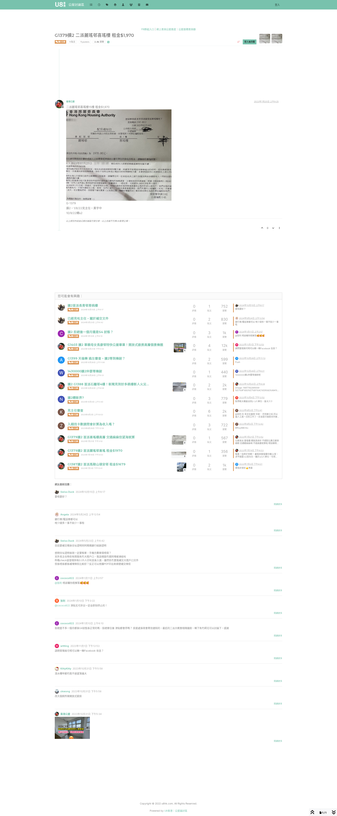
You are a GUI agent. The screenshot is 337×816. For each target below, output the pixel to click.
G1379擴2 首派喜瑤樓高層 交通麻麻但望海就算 (101, 437)
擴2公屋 (61, 41)
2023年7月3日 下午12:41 (92, 468)
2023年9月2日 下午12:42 (251, 424)
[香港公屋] (61, 346)
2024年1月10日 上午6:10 (92, 336)
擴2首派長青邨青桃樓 (83, 305)
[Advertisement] (160, 73)
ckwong (65, 691)
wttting (64, 646)
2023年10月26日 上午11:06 (93, 362)
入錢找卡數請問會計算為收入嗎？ (91, 424)
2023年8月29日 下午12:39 (92, 428)
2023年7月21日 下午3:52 (92, 441)
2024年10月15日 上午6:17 (92, 310)
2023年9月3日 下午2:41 (250, 410)
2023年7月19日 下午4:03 (92, 455)
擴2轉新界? (76, 397)
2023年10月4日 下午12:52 (252, 397)
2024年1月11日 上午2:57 (251, 331)
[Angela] (236, 318)
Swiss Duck (67, 492)
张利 (62, 601)
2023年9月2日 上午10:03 (92, 415)
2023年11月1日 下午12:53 (251, 344)
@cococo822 (62, 605)
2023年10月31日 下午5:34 (92, 349)
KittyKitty (65, 668)
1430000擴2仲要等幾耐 (85, 371)
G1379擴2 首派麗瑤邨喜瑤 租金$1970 (95, 450)
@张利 (58, 582)
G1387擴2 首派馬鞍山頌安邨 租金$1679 (96, 464)
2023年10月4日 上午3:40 (92, 402)
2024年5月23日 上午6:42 (92, 322)
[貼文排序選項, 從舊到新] (238, 41)
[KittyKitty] (57, 668)
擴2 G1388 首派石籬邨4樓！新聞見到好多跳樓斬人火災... (108, 384)
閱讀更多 (278, 504)
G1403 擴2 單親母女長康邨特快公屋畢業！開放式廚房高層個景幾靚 (115, 345)
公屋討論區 (76, 4)
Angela (64, 514)
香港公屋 (70, 101)
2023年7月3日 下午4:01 (250, 464)
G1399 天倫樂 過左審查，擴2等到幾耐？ (96, 358)
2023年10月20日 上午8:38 (92, 388)
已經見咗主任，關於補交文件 (88, 318)
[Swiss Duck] (61, 307)
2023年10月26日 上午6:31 (92, 375)
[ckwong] (57, 691)
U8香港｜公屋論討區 (175, 810)
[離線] (60, 103)
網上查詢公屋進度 (166, 29)
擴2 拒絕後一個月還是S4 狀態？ (90, 332)
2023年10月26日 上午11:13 (252, 358)
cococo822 (67, 578)
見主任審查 (75, 410)
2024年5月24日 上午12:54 (252, 318)
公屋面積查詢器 (187, 29)
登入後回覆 (249, 41)
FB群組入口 (147, 29)
